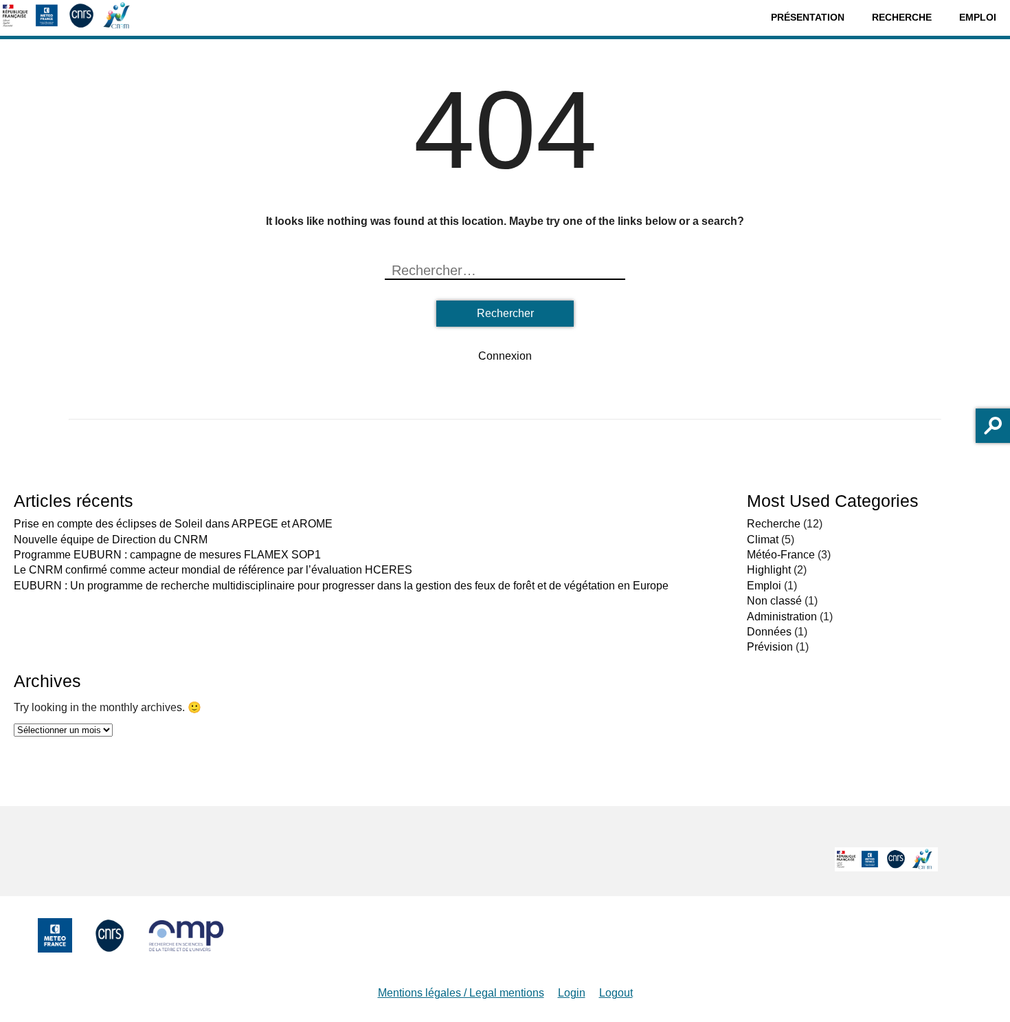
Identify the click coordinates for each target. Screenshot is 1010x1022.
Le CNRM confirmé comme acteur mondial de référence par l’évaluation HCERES (213, 570)
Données (769, 632)
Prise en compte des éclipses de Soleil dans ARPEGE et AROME (173, 524)
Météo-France (781, 555)
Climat (762, 539)
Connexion (505, 356)
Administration (782, 616)
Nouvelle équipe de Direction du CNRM (110, 539)
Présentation (807, 17)
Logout (616, 993)
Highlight (769, 570)
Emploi (977, 17)
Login (571, 993)
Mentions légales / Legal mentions (461, 993)
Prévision (770, 647)
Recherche (902, 17)
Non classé (774, 601)
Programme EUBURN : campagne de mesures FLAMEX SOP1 (167, 555)
